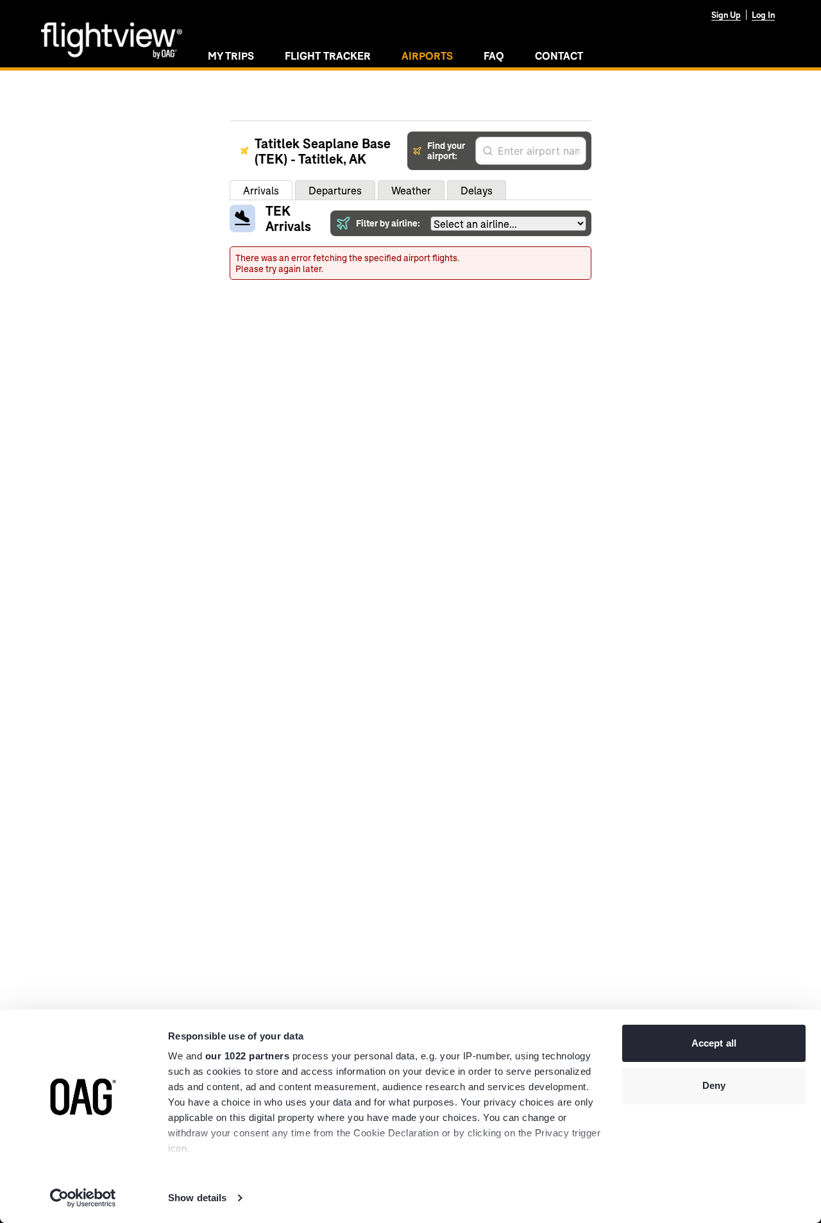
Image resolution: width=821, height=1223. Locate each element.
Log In (763, 15)
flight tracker (328, 55)
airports (427, 55)
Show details (197, 1197)
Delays (477, 190)
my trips (231, 55)
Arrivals (261, 190)
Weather (411, 190)
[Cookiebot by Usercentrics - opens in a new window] (83, 1198)
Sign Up (726, 15)
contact (559, 55)
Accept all (713, 1043)
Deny (713, 1085)
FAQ (494, 55)
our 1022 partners (247, 1055)
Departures (335, 190)
